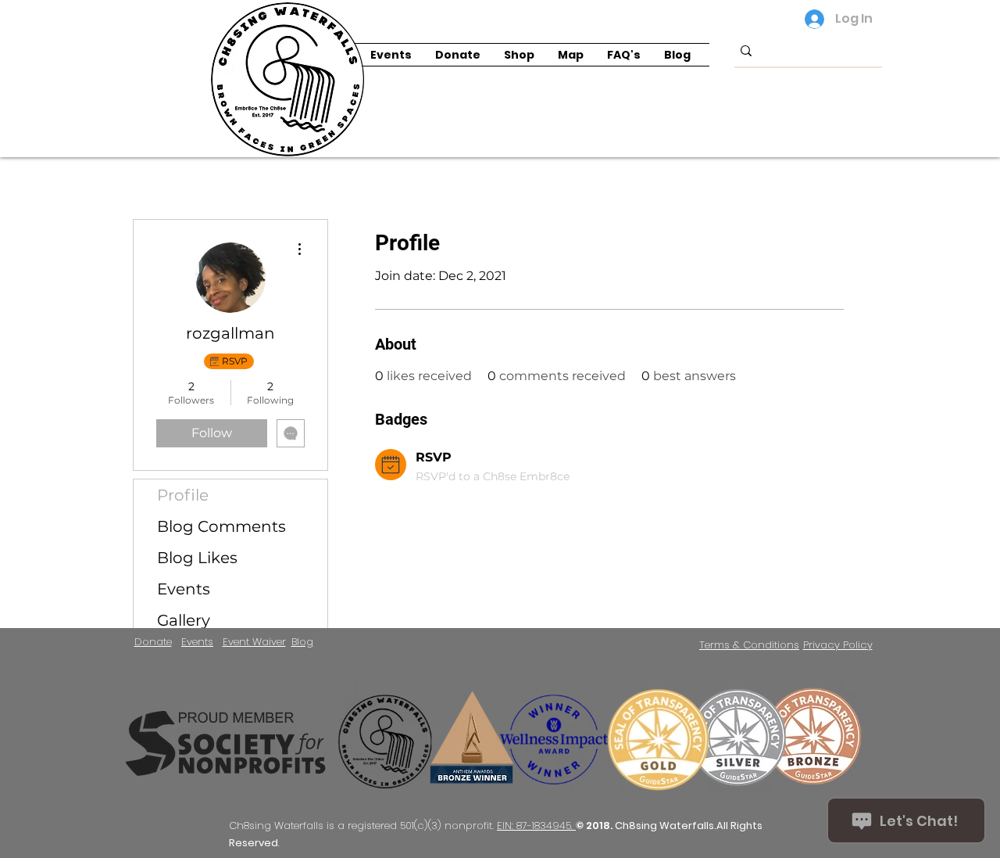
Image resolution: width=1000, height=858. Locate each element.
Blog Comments (221, 526)
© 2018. (595, 825)
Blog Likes (197, 557)
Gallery (183, 620)
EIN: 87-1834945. (536, 825)
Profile (183, 495)
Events (183, 589)
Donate (153, 641)
